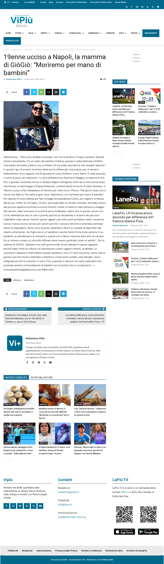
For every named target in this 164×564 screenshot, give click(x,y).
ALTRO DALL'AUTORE (42, 377)
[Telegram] (63, 92)
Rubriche (110, 33)
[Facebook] (131, 7)
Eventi (141, 102)
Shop (51, 2)
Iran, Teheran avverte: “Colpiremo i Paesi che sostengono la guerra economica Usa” (90, 411)
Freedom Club (12, 41)
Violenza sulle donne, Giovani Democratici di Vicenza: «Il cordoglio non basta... (144, 292)
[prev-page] (6, 460)
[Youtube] (158, 7)
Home (8, 33)
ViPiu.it (125, 492)
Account (59, 2)
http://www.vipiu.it (33, 343)
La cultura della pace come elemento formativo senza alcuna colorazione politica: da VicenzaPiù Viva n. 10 (85, 318)
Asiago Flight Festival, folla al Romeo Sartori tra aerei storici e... (148, 140)
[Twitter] (152, 7)
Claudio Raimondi (119, 225)
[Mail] (142, 7)
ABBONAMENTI (151, 33)
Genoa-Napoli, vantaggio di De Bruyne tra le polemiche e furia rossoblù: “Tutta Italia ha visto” (18, 450)
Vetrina (116, 102)
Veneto (44, 33)
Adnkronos (93, 33)
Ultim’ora (28, 50)
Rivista (134, 33)
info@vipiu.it (65, 504)
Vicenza (58, 33)
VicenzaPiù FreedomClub (76, 2)
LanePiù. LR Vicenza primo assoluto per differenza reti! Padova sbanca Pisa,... (133, 217)
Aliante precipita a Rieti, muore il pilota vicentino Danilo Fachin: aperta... (145, 277)
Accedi (43, 2)
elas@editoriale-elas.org (72, 516)
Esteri (18, 33)
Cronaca (116, 134)
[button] (126, 7)
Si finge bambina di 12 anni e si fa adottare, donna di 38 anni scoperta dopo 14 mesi (54, 450)
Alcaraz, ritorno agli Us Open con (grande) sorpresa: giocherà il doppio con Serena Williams (90, 450)
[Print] (56, 92)
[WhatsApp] (41, 92)
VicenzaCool (75, 33)
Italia (30, 33)
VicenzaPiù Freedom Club (101, 2)
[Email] (48, 92)
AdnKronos (29, 280)
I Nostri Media (120, 2)
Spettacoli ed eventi (147, 134)
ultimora (17, 280)
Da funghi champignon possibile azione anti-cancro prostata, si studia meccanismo (19, 411)
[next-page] (11, 460)
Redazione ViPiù (14, 79)
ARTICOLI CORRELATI (16, 377)
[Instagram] (137, 7)
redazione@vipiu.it (68, 492)
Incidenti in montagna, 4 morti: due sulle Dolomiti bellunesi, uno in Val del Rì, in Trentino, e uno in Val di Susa (26, 318)
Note (121, 33)
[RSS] (147, 7)
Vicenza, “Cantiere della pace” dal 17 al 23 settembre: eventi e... (149, 109)
